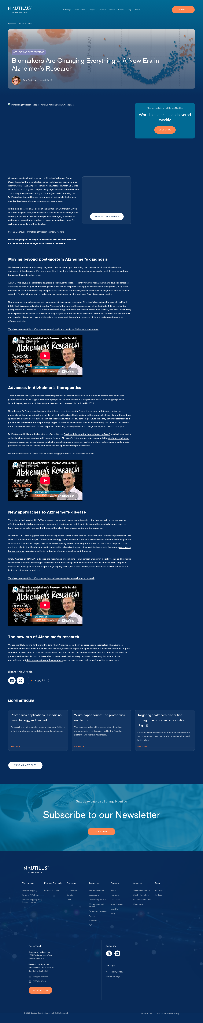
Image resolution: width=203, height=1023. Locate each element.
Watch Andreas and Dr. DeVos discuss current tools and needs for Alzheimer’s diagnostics (53, 329)
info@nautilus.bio (40, 977)
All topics (159, 890)
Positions (115, 895)
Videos (92, 916)
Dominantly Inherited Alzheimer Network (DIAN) (87, 434)
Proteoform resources (98, 911)
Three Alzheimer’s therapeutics (23, 395)
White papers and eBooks (96, 905)
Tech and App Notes (97, 899)
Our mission (71, 890)
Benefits (114, 909)
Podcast (137, 10)
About (113, 890)
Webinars (93, 920)
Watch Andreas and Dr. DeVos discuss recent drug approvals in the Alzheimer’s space (50, 453)
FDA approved (25, 306)
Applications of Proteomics (28, 52)
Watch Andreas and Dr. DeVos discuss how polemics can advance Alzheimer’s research (51, 578)
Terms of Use (146, 1013)
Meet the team (117, 904)
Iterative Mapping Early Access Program (32, 900)
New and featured (96, 890)
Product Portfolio (79, 10)
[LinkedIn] (20, 680)
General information (141, 890)
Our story (70, 895)
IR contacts (138, 904)
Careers (112, 10)
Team (68, 899)
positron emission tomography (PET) (103, 286)
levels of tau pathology (77, 418)
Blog (129, 10)
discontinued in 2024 (83, 403)
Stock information (141, 895)
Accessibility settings (115, 972)
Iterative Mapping (29, 890)
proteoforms (124, 313)
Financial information (142, 899)
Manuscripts (94, 895)
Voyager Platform (30, 895)
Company (92, 10)
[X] (12, 680)
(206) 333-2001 (40, 981)
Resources (102, 10)
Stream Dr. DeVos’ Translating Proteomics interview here (36, 231)
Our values (115, 899)
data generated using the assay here (44, 660)
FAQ (90, 925)
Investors (121, 10)
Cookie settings (113, 976)
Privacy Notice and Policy (168, 1013)
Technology (66, 10)
